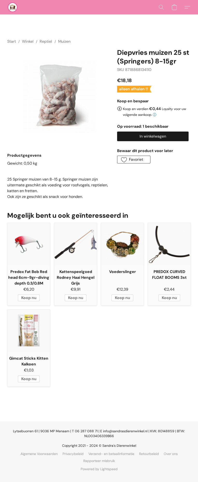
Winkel (28, 41)
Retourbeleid (149, 454)
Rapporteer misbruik (99, 461)
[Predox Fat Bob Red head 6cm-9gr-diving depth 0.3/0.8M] (28, 244)
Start (11, 41)
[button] (12, 7)
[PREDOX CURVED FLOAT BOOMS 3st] (169, 244)
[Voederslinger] (122, 244)
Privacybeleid (73, 454)
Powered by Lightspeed (99, 469)
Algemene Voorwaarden (39, 454)
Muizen (64, 41)
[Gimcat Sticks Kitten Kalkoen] (28, 331)
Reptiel (46, 41)
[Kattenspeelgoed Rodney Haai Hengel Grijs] (75, 244)
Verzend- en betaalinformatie (111, 454)
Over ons (171, 454)
